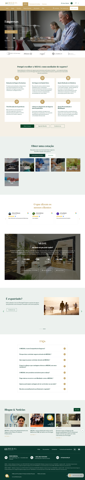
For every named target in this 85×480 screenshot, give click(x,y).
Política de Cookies (41, 473)
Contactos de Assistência (66, 449)
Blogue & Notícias (27, 8)
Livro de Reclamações (16, 476)
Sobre (7, 8)
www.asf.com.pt (68, 465)
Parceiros (19, 8)
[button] (79, 219)
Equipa (12, 8)
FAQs (43, 8)
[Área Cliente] (61, 3)
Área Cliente (65, 3)
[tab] (37, 155)
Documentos (36, 8)
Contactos (54, 449)
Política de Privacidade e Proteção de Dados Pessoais (23, 473)
